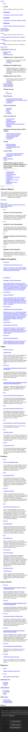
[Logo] (12, 49)
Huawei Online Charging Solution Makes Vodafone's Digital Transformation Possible (14, 631)
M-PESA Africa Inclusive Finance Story (11, 656)
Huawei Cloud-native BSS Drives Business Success (13, 395)
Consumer (6, 17)
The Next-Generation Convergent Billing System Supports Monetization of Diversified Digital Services (15, 383)
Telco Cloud (9, 108)
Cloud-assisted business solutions (13, 155)
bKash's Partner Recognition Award (10, 338)
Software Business (10, 118)
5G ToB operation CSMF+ (8, 491)
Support (5, 157)
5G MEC (8, 112)
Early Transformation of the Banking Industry (12, 646)
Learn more (11, 715)
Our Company (6, 691)
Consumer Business (7, 701)
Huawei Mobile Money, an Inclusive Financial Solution (14, 423)
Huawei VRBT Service (8, 538)
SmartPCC (8, 109)
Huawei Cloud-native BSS (8, 475)
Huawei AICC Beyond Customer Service (11, 506)
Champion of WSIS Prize (8, 294)
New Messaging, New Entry (8, 445)
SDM (7, 110)
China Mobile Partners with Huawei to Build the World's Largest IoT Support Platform (14, 604)
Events (5, 693)
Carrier (2, 1)
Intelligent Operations (11, 121)
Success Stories (4, 206)
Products (23, 204)
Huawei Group (6, 699)
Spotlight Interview (7, 352)
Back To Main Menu (8, 54)
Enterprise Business (7, 702)
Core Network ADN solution (13, 135)
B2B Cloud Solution (11, 144)
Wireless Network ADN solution (13, 133)
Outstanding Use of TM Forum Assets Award (12, 280)
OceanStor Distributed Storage (13, 146)
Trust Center (6, 690)
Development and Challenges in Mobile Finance (13, 616)
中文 (4, 3)
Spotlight (5, 53)
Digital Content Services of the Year (10, 325)
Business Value (4, 204)
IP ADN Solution (10, 137)
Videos (19, 204)
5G (7, 92)
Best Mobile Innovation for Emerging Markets (12, 309)
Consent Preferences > (15, 727)
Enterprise (6, 23)
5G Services (9, 120)
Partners (5, 685)
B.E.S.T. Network (10, 122)
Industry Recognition (12, 204)
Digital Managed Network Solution (14, 98)
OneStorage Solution (11, 145)
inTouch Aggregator (7, 570)
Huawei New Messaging (8, 552)
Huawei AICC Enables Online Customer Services (13, 408)
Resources (10, 206)
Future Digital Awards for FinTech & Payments (12, 264)
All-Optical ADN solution (12, 136)
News (4, 694)
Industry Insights (7, 52)
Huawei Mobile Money (8, 523)
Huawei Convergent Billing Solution (10, 462)
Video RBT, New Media (8, 432)
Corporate (6, 12)
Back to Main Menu (5, 29)
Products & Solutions (8, 84)
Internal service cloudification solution (15, 153)
